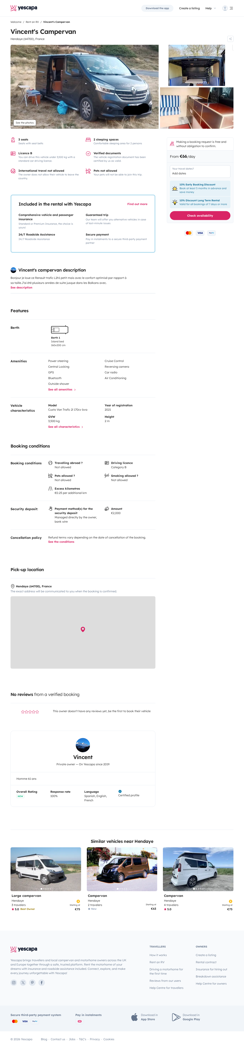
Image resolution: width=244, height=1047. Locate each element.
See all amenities (60, 389)
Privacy (95, 1039)
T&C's (82, 1039)
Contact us (58, 1039)
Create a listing (189, 8)
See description (21, 287)
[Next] (77, 869)
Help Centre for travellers (166, 988)
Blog (44, 1039)
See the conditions (61, 541)
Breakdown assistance (211, 976)
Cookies (108, 1039)
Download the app (157, 8)
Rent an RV (157, 962)
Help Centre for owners (211, 983)
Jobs (72, 1039)
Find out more (137, 204)
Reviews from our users (165, 980)
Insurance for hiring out (211, 969)
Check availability (200, 215)
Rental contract (206, 962)
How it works (158, 955)
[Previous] (15, 869)
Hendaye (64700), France (27, 39)
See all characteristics (64, 426)
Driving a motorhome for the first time (166, 971)
